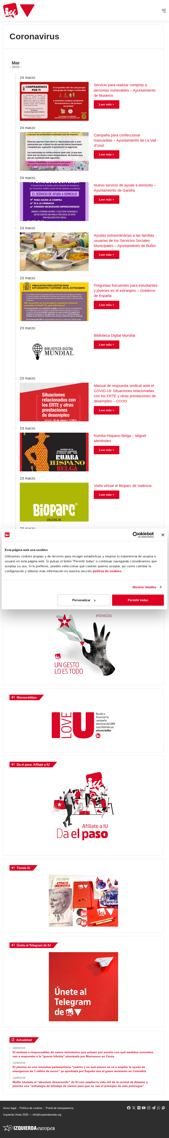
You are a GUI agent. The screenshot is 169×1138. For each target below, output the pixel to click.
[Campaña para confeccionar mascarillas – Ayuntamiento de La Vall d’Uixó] (54, 151)
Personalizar (81, 600)
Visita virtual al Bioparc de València (122, 486)
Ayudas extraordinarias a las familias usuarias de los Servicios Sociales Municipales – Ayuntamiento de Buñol (125, 240)
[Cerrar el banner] (162, 534)
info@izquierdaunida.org (47, 1114)
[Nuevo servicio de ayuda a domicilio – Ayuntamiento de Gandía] (54, 201)
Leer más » (106, 104)
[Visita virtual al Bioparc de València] (54, 502)
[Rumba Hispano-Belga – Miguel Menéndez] (54, 452)
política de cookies (107, 571)
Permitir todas (138, 600)
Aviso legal (9, 1108)
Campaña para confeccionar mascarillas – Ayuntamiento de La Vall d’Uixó (125, 140)
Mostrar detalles (144, 587)
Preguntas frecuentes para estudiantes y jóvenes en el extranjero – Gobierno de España (125, 290)
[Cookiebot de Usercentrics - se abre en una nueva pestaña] (136, 535)
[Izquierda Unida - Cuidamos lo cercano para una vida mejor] (19, 10)
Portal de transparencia (59, 1108)
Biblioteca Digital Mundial (114, 335)
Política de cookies (31, 1108)
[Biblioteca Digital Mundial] (54, 351)
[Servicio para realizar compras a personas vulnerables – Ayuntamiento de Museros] (54, 101)
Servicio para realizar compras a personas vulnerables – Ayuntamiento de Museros (125, 90)
